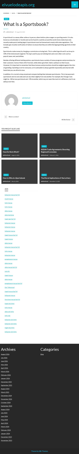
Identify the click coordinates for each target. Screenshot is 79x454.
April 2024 (4, 423)
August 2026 (5, 354)
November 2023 (6, 440)
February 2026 (6, 375)
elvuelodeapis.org (18, 4)
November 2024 (6, 399)
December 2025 (6, 382)
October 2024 (6, 402)
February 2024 (6, 430)
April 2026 (4, 368)
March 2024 (5, 426)
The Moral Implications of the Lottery (56, 178)
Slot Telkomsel (9, 287)
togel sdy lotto (9, 328)
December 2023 (6, 437)
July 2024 (4, 413)
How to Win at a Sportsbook (14, 178)
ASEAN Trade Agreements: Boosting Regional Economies (55, 150)
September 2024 (6, 406)
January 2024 (5, 433)
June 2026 (4, 361)
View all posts (27, 103)
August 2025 (5, 389)
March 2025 (5, 392)
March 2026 (5, 371)
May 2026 (4, 365)
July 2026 (4, 358)
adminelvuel (10, 32)
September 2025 (6, 385)
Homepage (6, 13)
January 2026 (5, 378)
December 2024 (6, 395)
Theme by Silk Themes (39, 451)
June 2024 (4, 416)
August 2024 (5, 409)
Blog (13, 13)
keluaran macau (10, 295)
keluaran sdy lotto (11, 332)
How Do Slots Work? (11, 152)
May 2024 (4, 420)
